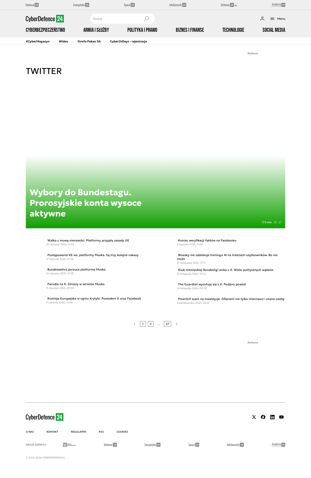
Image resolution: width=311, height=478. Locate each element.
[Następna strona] (176, 324)
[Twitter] (254, 417)
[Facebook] (263, 417)
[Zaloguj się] (262, 18)
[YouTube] (281, 417)
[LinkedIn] (272, 417)
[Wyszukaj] (146, 19)
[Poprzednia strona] (134, 324)
